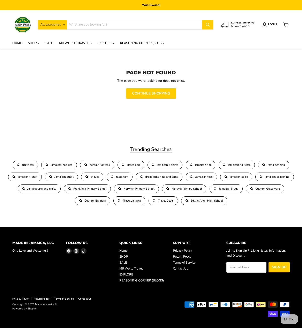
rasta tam (122, 177)
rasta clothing (276, 165)
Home (17, 43)
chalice (95, 177)
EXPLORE (105, 43)
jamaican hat (203, 165)
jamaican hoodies (62, 165)
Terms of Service (184, 262)
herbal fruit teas (100, 165)
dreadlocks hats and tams (161, 177)
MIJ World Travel (74, 43)
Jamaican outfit (64, 177)
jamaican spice (239, 177)
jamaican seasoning (277, 177)
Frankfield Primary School (89, 189)
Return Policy (182, 256)
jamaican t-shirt (27, 177)
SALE (49, 43)
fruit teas (28, 165)
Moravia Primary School (187, 189)
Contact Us (180, 268)
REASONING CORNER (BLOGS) (142, 43)
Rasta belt (133, 165)
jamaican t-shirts (167, 165)
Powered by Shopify (24, 308)
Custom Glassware (267, 189)
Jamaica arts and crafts (41, 189)
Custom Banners (95, 201)
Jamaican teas (204, 177)
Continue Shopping (151, 93)
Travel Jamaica (132, 201)
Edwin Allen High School (207, 201)
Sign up (279, 267)
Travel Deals (166, 201)
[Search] (207, 24)
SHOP (33, 43)
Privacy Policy (182, 251)
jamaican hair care (239, 165)
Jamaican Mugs (228, 189)
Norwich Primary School (138, 189)
